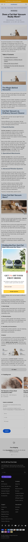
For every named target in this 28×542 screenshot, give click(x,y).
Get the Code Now (14, 291)
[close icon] (24, 249)
